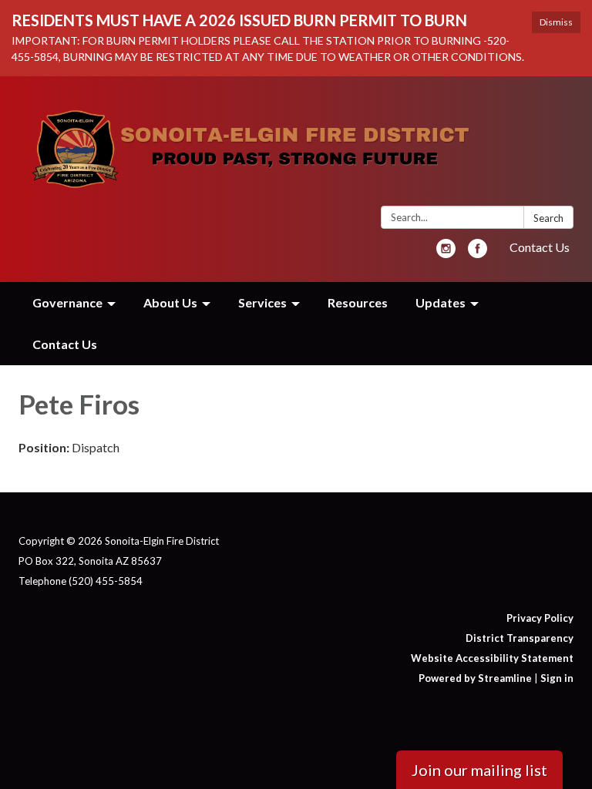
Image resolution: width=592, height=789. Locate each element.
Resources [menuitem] (358, 302)
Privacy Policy (540, 618)
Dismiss (556, 22)
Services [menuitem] (262, 302)
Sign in (557, 678)
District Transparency (520, 638)
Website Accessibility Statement (492, 658)
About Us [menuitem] (170, 302)
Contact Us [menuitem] (64, 344)
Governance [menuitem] (67, 302)
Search (548, 218)
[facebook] (477, 253)
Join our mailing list (479, 769)
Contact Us (540, 247)
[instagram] (446, 253)
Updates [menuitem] (440, 302)
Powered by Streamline (475, 678)
